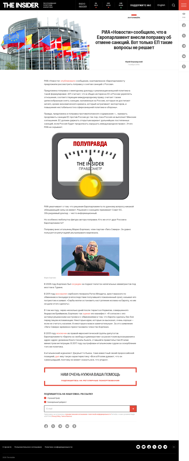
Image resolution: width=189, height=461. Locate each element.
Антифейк (134, 17)
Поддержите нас (140, 5)
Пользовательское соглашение (28, 447)
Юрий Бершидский (134, 61)
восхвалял (61, 293)
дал (57, 356)
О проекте (7, 447)
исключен (61, 333)
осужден (76, 284)
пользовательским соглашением (76, 414)
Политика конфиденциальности (59, 447)
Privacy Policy (56, 416)
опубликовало (68, 80)
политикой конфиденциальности (99, 414)
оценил (87, 313)
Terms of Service (66, 416)
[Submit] (133, 409)
